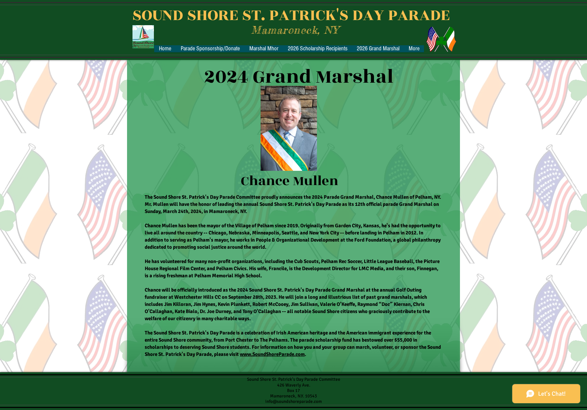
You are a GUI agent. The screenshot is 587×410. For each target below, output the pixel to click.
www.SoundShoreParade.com (272, 354)
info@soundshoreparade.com (293, 401)
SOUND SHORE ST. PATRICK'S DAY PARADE (291, 15)
